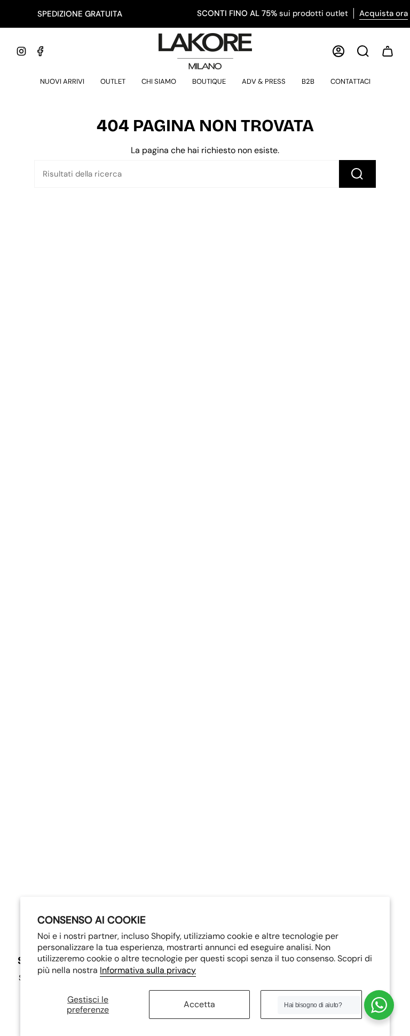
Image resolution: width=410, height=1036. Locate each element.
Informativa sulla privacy (148, 970)
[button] (62, 82)
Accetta (199, 1004)
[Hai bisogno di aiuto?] (379, 1005)
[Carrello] (387, 51)
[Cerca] (357, 174)
